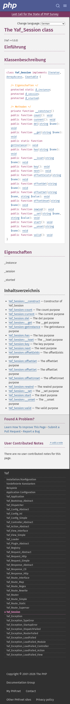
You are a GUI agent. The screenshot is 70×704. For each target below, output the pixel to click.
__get (37, 132)
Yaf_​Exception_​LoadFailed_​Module (26, 641)
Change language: (28, 23)
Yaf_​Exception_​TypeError (20, 620)
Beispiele (11, 488)
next (36, 170)
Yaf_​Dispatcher (15, 505)
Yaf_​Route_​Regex (16, 586)
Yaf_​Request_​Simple (18, 560)
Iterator (54, 72)
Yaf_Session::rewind (21, 386)
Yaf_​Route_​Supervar (17, 607)
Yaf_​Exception (14, 616)
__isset (39, 158)
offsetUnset (42, 200)
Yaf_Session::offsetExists (24, 352)
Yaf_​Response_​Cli (16, 569)
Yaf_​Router (12, 594)
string (43, 123)
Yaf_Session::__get (20, 322)
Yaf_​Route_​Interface (17, 577)
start (37, 222)
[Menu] (65, 5)
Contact (31, 691)
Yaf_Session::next (20, 348)
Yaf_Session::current (21, 314)
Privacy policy (45, 699)
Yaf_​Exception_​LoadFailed (21, 637)
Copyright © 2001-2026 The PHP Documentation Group (26, 678)
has (36, 149)
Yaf (6, 473)
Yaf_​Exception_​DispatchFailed (23, 629)
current (39, 119)
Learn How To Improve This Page (25, 427)
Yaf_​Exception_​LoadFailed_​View (24, 654)
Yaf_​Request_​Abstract (18, 552)
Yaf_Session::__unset (22, 399)
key (36, 166)
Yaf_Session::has (19, 335)
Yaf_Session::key (19, 344)
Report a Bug (31, 431)
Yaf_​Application (15, 496)
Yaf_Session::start (20, 395)
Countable (31, 76)
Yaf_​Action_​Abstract (17, 526)
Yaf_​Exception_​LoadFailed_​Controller (27, 646)
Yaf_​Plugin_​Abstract (17, 543)
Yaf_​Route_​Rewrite (17, 590)
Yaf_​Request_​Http (16, 556)
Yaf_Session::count (20, 309)
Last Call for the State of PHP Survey (35, 14)
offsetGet (40, 183)
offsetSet (40, 192)
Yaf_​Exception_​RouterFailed (22, 633)
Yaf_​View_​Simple (15, 535)
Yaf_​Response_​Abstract (19, 565)
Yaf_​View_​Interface (17, 530)
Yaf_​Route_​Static (16, 603)
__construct (43, 111)
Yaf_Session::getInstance (24, 327)
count (37, 115)
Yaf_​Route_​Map (15, 582)
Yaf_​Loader (12, 539)
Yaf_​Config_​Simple (16, 517)
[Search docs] (57, 5)
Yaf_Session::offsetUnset (24, 378)
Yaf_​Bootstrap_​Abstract (19, 500)
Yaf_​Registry (13, 547)
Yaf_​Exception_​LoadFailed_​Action (25, 650)
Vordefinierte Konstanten (20, 483)
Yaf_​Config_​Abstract (17, 509)
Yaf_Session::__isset (21, 339)
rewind (38, 209)
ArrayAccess (14, 76)
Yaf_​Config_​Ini (14, 513)
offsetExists (42, 175)
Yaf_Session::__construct (24, 301)
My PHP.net (13, 691)
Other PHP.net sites (18, 699)
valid (37, 235)
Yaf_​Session (13, 612)
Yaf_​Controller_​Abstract (19, 522)
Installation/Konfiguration (21, 479)
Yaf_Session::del (19, 318)
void (49, 115)
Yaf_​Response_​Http (17, 573)
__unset (39, 226)
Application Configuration (20, 492)
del (36, 123)
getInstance (19, 145)
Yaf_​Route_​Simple (16, 599)
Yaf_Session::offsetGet (23, 361)
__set (37, 213)
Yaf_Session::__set (20, 391)
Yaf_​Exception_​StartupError (21, 624)
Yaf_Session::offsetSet (23, 369)
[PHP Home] (10, 5)
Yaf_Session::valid (20, 408)
